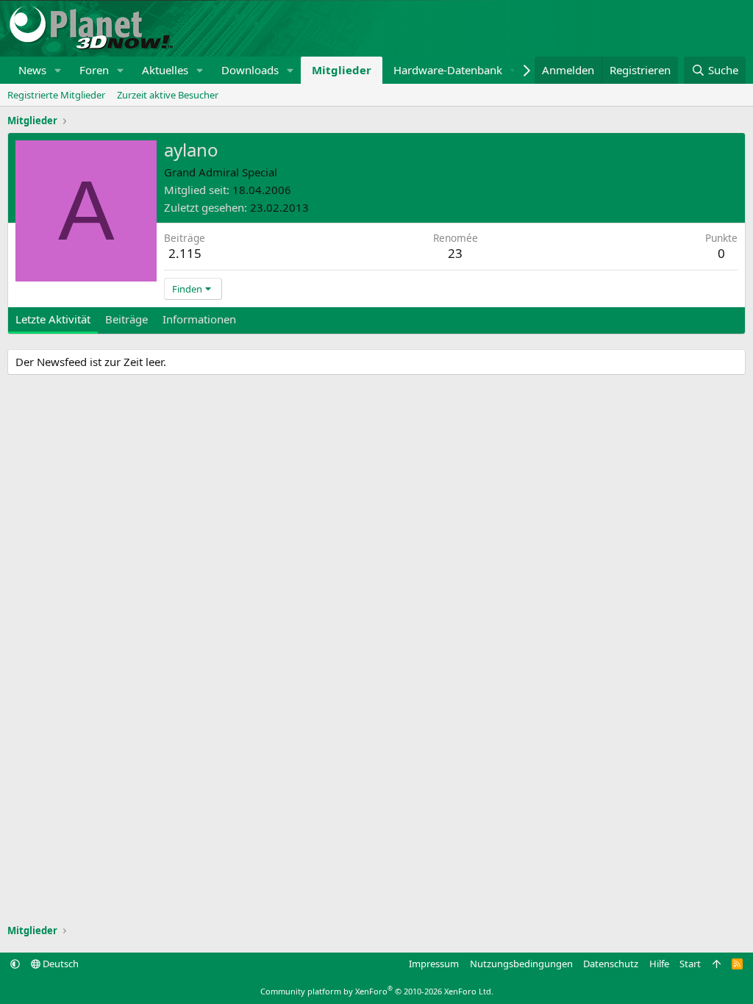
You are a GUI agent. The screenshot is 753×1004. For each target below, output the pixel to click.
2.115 (184, 253)
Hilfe (659, 963)
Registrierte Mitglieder (56, 94)
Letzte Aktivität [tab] (52, 319)
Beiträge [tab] (126, 319)
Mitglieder (341, 69)
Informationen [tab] (199, 319)
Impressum (434, 963)
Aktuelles (165, 69)
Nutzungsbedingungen (521, 963)
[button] (58, 70)
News (32, 69)
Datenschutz (610, 963)
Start (690, 963)
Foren (94, 69)
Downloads (250, 69)
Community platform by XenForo (376, 991)
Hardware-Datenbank (447, 69)
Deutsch (59, 963)
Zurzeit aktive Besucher (167, 94)
